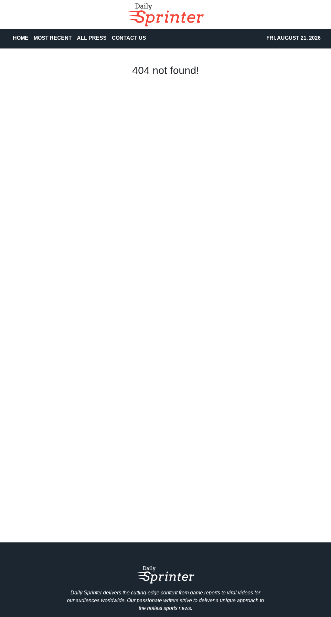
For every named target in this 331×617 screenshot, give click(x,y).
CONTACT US (129, 38)
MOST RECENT (53, 38)
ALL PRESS (92, 38)
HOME (20, 38)
